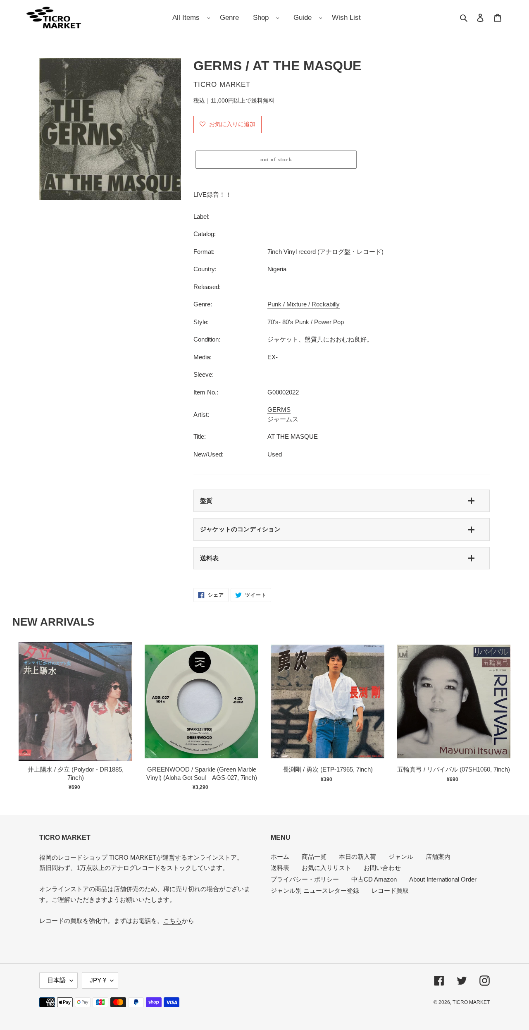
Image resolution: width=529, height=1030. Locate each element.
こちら (172, 920)
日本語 (56, 980)
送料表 (209, 558)
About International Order (443, 879)
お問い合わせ (382, 867)
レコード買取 (390, 890)
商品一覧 (314, 856)
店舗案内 (438, 856)
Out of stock (75, 709)
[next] (508, 716)
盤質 (206, 500)
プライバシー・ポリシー (305, 879)
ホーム (280, 856)
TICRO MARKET (471, 1002)
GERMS (279, 409)
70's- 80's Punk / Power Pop (305, 321)
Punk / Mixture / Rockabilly (303, 304)
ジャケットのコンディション (240, 529)
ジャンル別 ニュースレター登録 (315, 890)
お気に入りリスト (326, 867)
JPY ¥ (98, 980)
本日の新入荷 (357, 856)
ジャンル (400, 856)
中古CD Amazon (374, 879)
